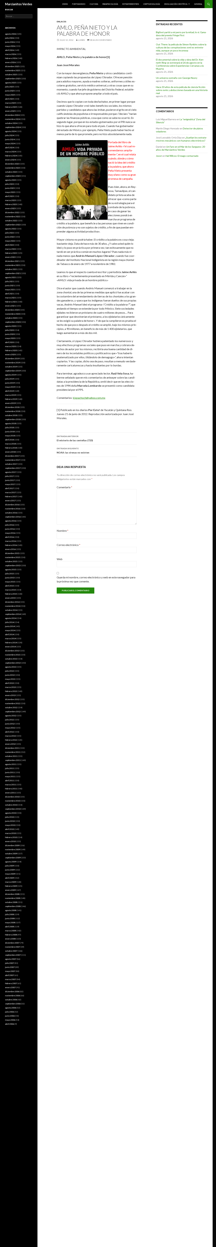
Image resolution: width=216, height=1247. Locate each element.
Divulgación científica (175, 4)
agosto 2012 (10, 715)
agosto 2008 (10, 910)
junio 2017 (10, 480)
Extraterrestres (130, 4)
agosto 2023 (10, 180)
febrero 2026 (11, 58)
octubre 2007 (11, 951)
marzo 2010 (10, 833)
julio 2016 (9, 525)
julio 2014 (9, 622)
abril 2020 (9, 342)
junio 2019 (10, 383)
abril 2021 (9, 293)
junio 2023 (10, 188)
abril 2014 (9, 634)
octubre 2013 (11, 658)
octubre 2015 (11, 561)
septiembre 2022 (13, 224)
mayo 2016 (10, 533)
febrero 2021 (11, 301)
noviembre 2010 (12, 800)
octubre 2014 (11, 610)
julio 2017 (9, 476)
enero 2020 (10, 354)
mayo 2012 (10, 727)
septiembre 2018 (13, 419)
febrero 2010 (11, 837)
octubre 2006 (11, 999)
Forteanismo (78, 4)
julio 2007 (9, 963)
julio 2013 (9, 671)
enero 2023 (10, 208)
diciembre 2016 (12, 504)
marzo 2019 (10, 395)
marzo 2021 (10, 297)
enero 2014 (10, 646)
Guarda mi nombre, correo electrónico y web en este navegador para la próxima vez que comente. (96, 579)
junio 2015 (10, 577)
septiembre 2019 (13, 370)
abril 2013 (9, 683)
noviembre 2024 (12, 119)
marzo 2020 (10, 346)
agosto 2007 (10, 959)
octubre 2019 (11, 366)
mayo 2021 (10, 289)
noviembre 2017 (12, 460)
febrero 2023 (11, 204)
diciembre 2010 (12, 796)
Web (59, 559)
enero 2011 (10, 792)
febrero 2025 (11, 107)
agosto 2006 (10, 1007)
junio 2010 (10, 821)
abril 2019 (9, 391)
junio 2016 (10, 529)
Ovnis (65, 4)
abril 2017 (9, 488)
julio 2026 (9, 38)
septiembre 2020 (13, 322)
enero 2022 (10, 257)
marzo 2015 (10, 590)
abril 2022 (9, 245)
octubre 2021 (11, 269)
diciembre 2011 (12, 748)
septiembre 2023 (13, 176)
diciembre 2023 (12, 163)
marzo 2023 (10, 200)
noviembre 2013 (12, 654)
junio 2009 (10, 869)
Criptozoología (151, 4)
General (198, 4)
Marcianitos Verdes (18, 4)
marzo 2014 (10, 638)
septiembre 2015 (13, 565)
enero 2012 (10, 744)
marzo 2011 (10, 784)
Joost (159, 155)
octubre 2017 (11, 464)
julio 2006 (9, 1011)
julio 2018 (9, 427)
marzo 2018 (10, 443)
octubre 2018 (11, 415)
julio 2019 (9, 379)
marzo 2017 (10, 492)
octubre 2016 (11, 512)
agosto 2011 (10, 764)
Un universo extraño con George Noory (176, 77)
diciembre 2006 (12, 991)
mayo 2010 (10, 825)
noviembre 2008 (12, 898)
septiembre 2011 (13, 760)
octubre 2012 (11, 707)
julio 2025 (9, 86)
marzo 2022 (10, 249)
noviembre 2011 (12, 752)
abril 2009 (9, 878)
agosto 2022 (10, 228)
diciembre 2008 (12, 894)
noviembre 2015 (12, 557)
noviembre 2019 (12, 362)
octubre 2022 (11, 220)
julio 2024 (9, 135)
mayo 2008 (10, 922)
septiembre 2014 (13, 614)
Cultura (94, 4)
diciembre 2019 (12, 358)
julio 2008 (9, 914)
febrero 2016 (11, 545)
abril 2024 (9, 147)
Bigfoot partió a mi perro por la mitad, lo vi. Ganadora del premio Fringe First (181, 34)
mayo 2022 (10, 241)
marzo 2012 (10, 736)
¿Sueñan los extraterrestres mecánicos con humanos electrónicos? (181, 139)
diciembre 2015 (12, 553)
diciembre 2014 (12, 602)
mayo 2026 (10, 46)
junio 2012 (10, 723)
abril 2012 (9, 732)
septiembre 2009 (13, 857)
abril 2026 (9, 50)
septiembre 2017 (13, 468)
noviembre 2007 (12, 947)
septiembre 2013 (13, 663)
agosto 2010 (10, 813)
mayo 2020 (10, 338)
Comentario (64, 487)
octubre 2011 (11, 756)
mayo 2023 (10, 192)
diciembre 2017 (12, 456)
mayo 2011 (10, 776)
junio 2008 (10, 918)
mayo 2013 (10, 679)
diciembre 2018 (12, 407)
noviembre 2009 (12, 849)
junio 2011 (10, 772)
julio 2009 (9, 865)
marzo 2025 (10, 103)
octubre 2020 (11, 318)
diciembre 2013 (12, 650)
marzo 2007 (10, 979)
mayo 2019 (10, 387)
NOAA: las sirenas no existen (73, 450)
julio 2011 (9, 768)
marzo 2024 (10, 151)
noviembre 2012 (12, 703)
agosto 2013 (10, 667)
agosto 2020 (10, 326)
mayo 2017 (10, 484)
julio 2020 (9, 330)
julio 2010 (9, 817)
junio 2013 (10, 675)
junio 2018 (10, 431)
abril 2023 (9, 196)
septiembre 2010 (13, 809)
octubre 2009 (11, 853)
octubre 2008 (11, 902)
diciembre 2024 (12, 115)
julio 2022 (9, 232)
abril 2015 (9, 585)
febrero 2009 (11, 886)
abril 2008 (9, 926)
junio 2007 (10, 967)
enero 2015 (10, 598)
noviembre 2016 (12, 508)
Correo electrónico (68, 544)
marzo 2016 (10, 541)
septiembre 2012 (13, 711)
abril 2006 (9, 1024)
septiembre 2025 (13, 78)
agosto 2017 (10, 472)
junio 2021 (10, 285)
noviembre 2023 (12, 168)
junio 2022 (10, 237)
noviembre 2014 (12, 606)
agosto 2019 (10, 374)
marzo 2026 (10, 54)
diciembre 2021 (12, 261)
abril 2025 (9, 99)
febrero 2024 (11, 155)
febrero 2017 (11, 496)
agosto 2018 (10, 423)
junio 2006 (10, 1016)
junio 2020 (10, 334)
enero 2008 (10, 938)
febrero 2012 (11, 740)
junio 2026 (10, 42)
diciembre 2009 (12, 845)
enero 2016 (10, 549)
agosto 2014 (10, 618)
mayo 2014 (10, 630)
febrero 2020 (11, 350)
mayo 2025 (10, 94)
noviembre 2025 (12, 70)
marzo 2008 (10, 930)
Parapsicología (110, 4)
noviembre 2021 (12, 265)
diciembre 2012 (12, 699)
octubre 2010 (11, 805)
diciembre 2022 (12, 212)
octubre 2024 (11, 123)
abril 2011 (9, 780)
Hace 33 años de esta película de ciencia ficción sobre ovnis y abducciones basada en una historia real (182, 90)
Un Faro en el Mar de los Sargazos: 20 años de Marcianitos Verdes (180, 148)
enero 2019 (10, 403)
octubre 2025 (11, 74)
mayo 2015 (10, 581)
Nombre (62, 530)
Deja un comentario (101, 40)
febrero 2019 (11, 399)
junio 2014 (10, 626)
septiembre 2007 (13, 955)
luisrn (81, 40)
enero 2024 (10, 159)
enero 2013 (10, 695)
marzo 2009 (10, 882)
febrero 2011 (11, 788)
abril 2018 (9, 439)
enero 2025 (10, 111)
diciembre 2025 (12, 66)
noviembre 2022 (12, 216)
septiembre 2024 (13, 127)
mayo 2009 (10, 874)
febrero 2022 (11, 253)
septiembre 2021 (13, 273)
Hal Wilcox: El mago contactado (182, 155)
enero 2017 (10, 500)
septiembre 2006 (13, 1003)
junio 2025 (10, 90)
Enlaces (61, 21)
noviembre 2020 (12, 314)
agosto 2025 (10, 82)
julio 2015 (9, 573)
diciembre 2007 (12, 943)
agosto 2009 (10, 861)
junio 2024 (10, 139)
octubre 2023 (11, 172)
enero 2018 (10, 452)
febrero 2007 (11, 983)
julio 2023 (9, 184)
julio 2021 (9, 281)
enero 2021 (10, 305)
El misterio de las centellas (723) (75, 438)
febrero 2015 (11, 594)
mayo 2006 (10, 1020)
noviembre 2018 (12, 411)
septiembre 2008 (13, 906)
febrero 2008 (11, 934)
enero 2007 (10, 987)
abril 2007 (9, 975)
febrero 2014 (11, 642)
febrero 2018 (11, 447)
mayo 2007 (10, 971)
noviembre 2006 (12, 995)
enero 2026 (10, 62)
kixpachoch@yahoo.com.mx (89, 397)
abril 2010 (9, 829)
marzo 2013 (10, 687)
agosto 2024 (10, 131)
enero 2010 (10, 841)
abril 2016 (9, 537)
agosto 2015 (10, 569)
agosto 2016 (10, 521)
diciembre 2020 (12, 310)
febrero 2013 (11, 691)
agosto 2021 (10, 277)
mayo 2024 (10, 143)
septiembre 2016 (13, 516)
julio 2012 (9, 719)
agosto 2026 (10, 34)
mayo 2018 (10, 435)
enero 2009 (10, 890)
